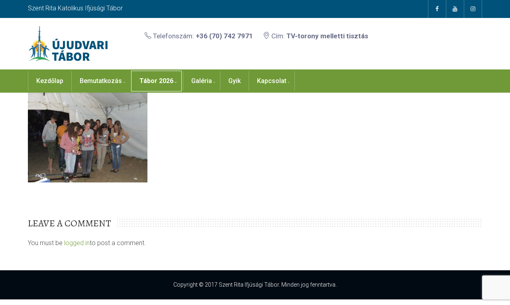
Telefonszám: (202, 36)
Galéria (201, 81)
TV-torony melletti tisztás (327, 36)
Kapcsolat (271, 81)
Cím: (319, 36)
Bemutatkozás (101, 81)
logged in (77, 243)
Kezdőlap (49, 81)
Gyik (234, 81)
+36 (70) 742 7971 (224, 36)
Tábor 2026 (156, 81)
